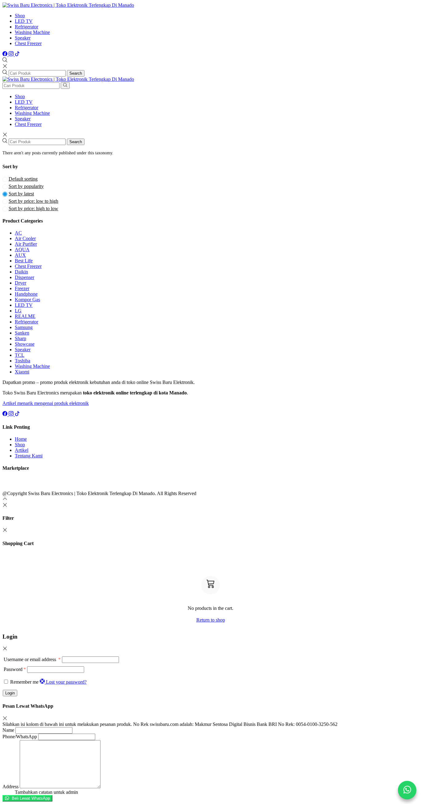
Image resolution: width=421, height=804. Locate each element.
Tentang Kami (29, 455)
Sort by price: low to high (33, 201)
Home (21, 439)
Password (15, 669)
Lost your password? (66, 682)
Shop (20, 15)
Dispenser (24, 277)
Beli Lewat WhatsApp (30, 798)
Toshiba (22, 360)
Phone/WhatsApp (19, 736)
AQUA (22, 249)
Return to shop (210, 620)
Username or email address (32, 659)
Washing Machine (32, 32)
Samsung (24, 327)
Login (10, 693)
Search (75, 73)
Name (8, 730)
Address (10, 786)
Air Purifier (26, 244)
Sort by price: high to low (33, 208)
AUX (20, 255)
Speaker (23, 37)
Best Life (24, 260)
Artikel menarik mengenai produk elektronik (45, 403)
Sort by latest (21, 193)
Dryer (20, 282)
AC (18, 232)
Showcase (25, 344)
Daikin (21, 271)
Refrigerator (26, 26)
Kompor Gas (27, 299)
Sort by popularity (26, 186)
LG (18, 310)
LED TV (24, 21)
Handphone (26, 294)
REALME (25, 316)
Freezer (22, 288)
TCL (19, 355)
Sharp (20, 338)
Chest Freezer (28, 43)
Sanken (22, 332)
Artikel (21, 450)
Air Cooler (25, 238)
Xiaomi (22, 371)
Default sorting (23, 178)
